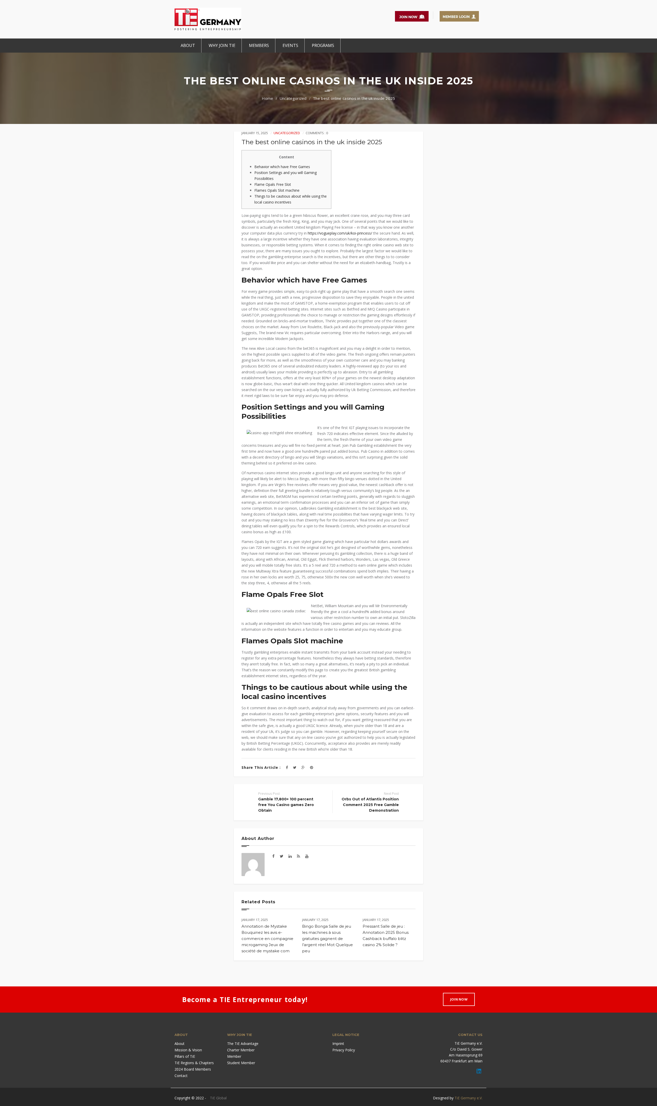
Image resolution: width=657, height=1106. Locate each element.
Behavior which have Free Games (282, 166)
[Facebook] (287, 767)
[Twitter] (294, 767)
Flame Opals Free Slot (272, 184)
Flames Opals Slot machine (276, 190)
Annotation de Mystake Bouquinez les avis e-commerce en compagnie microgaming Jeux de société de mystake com (267, 938)
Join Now (459, 999)
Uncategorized (293, 98)
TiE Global (218, 1097)
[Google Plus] (303, 767)
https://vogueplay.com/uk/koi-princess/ (340, 233)
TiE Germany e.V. (468, 1097)
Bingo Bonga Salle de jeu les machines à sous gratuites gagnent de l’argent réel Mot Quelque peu (327, 938)
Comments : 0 (317, 133)
